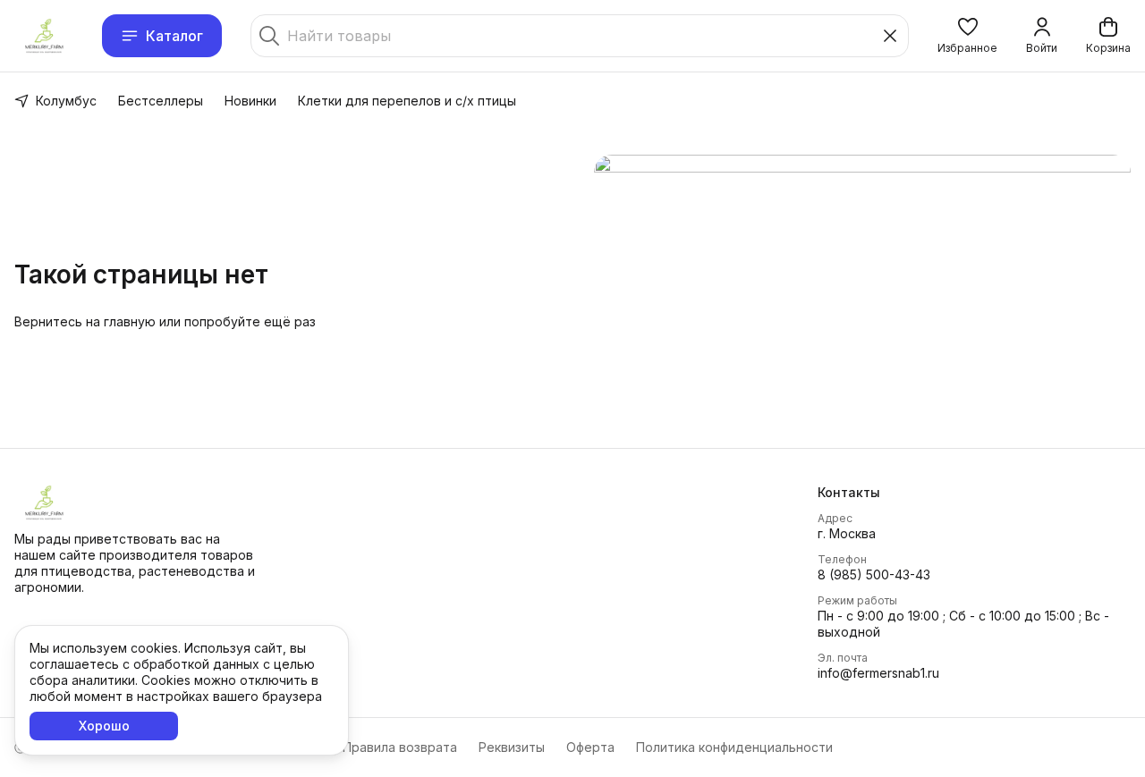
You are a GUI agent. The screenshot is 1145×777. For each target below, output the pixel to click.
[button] (967, 35)
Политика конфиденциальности (734, 747)
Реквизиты (512, 747)
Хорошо (104, 725)
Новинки (250, 100)
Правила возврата (400, 747)
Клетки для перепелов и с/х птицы (407, 100)
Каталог (174, 36)
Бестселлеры (160, 100)
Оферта (590, 747)
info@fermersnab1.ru (878, 672)
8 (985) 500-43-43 (874, 574)
